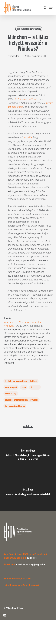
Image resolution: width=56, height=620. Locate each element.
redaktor (14, 56)
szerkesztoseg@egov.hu (30, 564)
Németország (10, 393)
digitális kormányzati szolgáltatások (21, 381)
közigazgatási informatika (29, 28)
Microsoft (34, 387)
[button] (51, 7)
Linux (24, 387)
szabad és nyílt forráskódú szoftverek (21, 399)
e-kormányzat (11, 387)
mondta (27, 137)
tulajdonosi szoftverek (15, 405)
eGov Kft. (31, 557)
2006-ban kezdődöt (26, 99)
